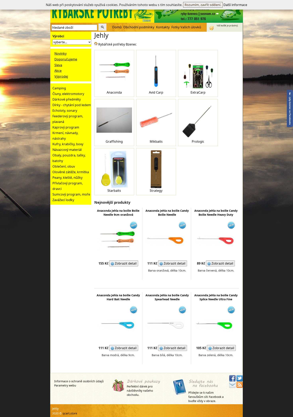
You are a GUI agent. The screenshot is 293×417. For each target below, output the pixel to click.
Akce (58, 70)
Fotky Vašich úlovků (186, 27)
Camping (59, 88)
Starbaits (114, 190)
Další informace (235, 5)
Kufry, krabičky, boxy (67, 144)
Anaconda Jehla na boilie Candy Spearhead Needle (167, 297)
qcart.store (70, 413)
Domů (117, 27)
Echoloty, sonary (64, 110)
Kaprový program (65, 127)
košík (223, 25)
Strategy (156, 190)
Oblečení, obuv (63, 166)
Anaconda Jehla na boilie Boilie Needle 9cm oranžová (118, 212)
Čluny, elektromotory (68, 94)
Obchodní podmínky (138, 27)
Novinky (60, 53)
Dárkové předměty (66, 99)
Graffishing (114, 141)
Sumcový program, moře (71, 194)
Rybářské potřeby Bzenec (117, 44)
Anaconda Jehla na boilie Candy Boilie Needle (167, 212)
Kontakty (163, 27)
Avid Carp (156, 92)
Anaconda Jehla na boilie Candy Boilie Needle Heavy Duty (216, 212)
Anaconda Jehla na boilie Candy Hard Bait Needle (118, 297)
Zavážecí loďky (63, 200)
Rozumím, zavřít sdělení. (203, 5)
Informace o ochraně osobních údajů (79, 381)
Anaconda (114, 92)
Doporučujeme (65, 59)
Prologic (198, 141)
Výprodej (61, 76)
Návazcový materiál (67, 149)
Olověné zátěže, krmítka (70, 172)
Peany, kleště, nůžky (67, 177)
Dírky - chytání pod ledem (71, 105)
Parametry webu (65, 385)
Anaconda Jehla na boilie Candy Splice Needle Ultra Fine (216, 297)
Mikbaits (156, 141)
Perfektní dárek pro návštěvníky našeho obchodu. (140, 390)
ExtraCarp (198, 92)
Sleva (58, 65)
